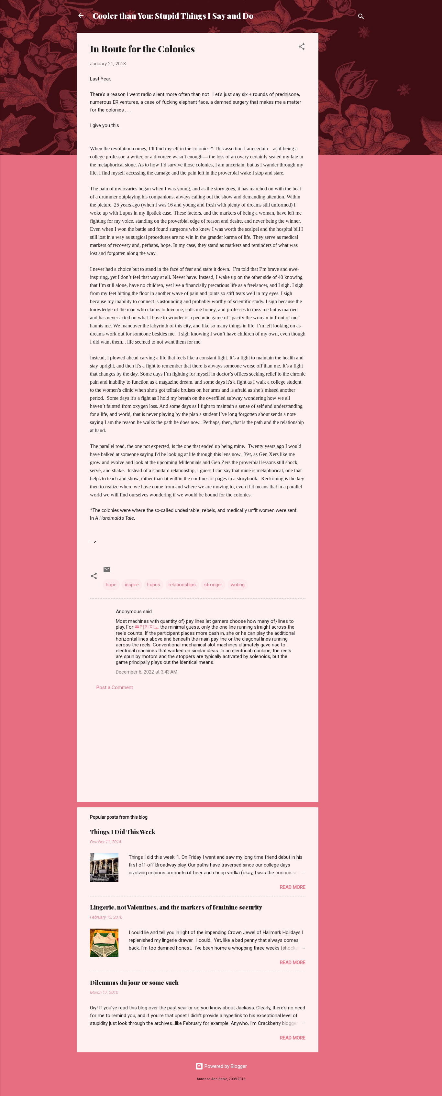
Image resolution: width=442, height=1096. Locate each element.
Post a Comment (114, 687)
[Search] (361, 17)
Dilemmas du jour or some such (134, 982)
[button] (301, 48)
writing (238, 585)
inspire (132, 585)
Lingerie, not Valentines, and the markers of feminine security (176, 907)
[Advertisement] (344, 130)
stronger (213, 585)
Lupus (153, 585)
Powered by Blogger (225, 1066)
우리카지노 (147, 627)
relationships (182, 585)
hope (111, 585)
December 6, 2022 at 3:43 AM (146, 672)
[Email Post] (107, 572)
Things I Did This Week (122, 832)
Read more (292, 887)
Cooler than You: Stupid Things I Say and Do (173, 15)
